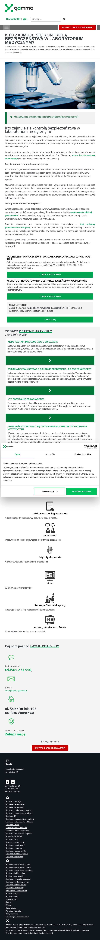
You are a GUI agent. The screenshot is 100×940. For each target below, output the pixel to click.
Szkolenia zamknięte (13, 801)
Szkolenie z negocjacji (14, 848)
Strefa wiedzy (11, 908)
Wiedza (8, 905)
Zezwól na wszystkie (81, 491)
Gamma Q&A (50, 535)
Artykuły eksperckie (50, 557)
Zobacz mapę (15, 734)
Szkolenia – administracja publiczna (19, 822)
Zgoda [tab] (17, 454)
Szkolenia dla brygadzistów (16, 885)
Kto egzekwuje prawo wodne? (26, 399)
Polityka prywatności (13, 911)
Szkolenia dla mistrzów (14, 857)
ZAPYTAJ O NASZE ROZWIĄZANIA (77, 27)
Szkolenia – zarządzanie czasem (18, 867)
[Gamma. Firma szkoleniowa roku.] (19, 7)
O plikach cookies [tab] (82, 454)
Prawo (62, 627)
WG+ (25, 19)
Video (50, 583)
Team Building (11, 899)
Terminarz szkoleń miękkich (16, 828)
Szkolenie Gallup (12, 839)
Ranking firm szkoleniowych (16, 891)
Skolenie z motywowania (15, 842)
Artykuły (38, 627)
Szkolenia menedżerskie (15, 804)
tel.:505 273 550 (18, 670)
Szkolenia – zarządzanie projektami (19, 813)
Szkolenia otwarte (12, 893)
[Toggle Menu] (6, 27)
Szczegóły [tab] (50, 454)
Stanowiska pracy (56, 605)
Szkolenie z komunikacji (15, 888)
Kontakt (8, 902)
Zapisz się (50, 319)
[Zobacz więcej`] (50, 360)
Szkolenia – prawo (12, 825)
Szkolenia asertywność (14, 876)
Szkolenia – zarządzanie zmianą (18, 864)
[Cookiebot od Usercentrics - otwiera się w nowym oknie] (85, 447)
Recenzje (40, 605)
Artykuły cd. (51, 627)
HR (65, 513)
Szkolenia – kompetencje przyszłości (20, 819)
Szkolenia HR (11, 816)
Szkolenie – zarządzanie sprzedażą (19, 870)
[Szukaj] (63, 19)
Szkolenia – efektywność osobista (18, 810)
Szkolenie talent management (17, 854)
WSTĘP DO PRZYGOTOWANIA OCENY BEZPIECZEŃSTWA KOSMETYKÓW (47, 280)
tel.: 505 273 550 (12, 772)
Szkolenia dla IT (12, 896)
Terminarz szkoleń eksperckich (17, 831)
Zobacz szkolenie (50, 274)
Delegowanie (55, 513)
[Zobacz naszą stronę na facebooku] (7, 782)
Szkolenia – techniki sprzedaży (17, 882)
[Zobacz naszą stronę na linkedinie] (12, 782)
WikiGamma (39, 513)
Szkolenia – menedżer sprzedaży (18, 879)
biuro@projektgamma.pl (16, 690)
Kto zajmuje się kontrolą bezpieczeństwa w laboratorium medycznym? (46, 117)
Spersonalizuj (48, 491)
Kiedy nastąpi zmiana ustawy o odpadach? (33, 342)
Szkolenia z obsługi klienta (16, 851)
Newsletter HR (13, 19)
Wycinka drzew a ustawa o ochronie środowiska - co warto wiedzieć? (50, 369)
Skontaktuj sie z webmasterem (17, 917)
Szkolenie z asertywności (15, 845)
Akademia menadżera (14, 836)
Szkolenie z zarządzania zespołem (19, 834)
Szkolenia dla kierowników (15, 873)
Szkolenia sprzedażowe (14, 807)
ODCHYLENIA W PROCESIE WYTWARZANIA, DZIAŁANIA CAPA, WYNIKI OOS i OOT (49, 257)
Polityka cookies (12, 914)
